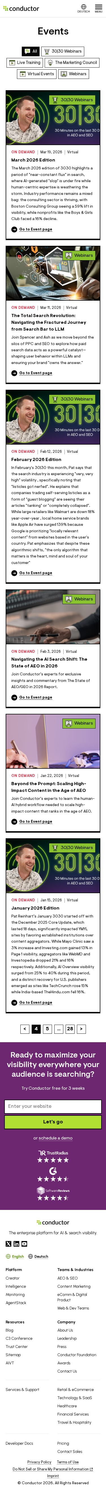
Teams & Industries (75, 1269)
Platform (14, 1269)
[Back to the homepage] (21, 8)
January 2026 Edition (35, 908)
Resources (15, 1322)
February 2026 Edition (36, 460)
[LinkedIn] (16, 1244)
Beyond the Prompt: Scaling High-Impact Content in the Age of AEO (48, 787)
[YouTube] (24, 1244)
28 (70, 1029)
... (58, 1029)
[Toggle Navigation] (99, 8)
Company (66, 1322)
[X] (8, 1244)
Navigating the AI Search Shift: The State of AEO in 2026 (49, 663)
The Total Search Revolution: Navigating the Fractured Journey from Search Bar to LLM (48, 323)
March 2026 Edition (33, 160)
